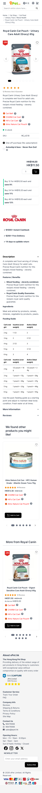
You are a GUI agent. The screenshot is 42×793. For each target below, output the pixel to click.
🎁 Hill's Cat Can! (10, 121)
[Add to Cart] (35, 171)
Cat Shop (13, 15)
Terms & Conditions (11, 711)
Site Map (7, 716)
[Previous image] (6, 59)
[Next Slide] (35, 525)
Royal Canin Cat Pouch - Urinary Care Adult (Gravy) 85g (21, 21)
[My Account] (33, 3)
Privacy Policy (9, 713)
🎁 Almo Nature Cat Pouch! (15, 124)
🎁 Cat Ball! (8, 113)
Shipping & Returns (11, 708)
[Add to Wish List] (37, 43)
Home (5, 15)
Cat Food (22, 15)
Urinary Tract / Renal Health (15, 18)
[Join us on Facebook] (6, 748)
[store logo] (15, 3)
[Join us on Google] (17, 748)
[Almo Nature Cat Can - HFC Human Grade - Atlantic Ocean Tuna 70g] (21, 460)
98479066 (10, 724)
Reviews (6, 705)
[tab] (9, 81)
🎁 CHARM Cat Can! (12, 117)
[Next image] (36, 59)
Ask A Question (17, 92)
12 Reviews (7, 92)
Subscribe (31, 765)
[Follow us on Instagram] (11, 748)
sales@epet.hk (12, 729)
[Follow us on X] (22, 748)
